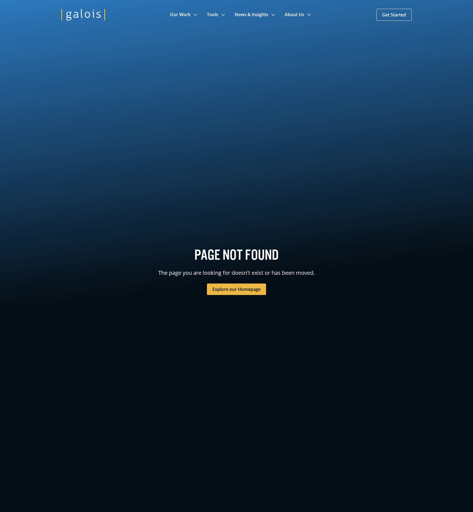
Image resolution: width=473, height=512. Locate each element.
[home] (83, 15)
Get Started (394, 15)
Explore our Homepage (236, 289)
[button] (184, 15)
